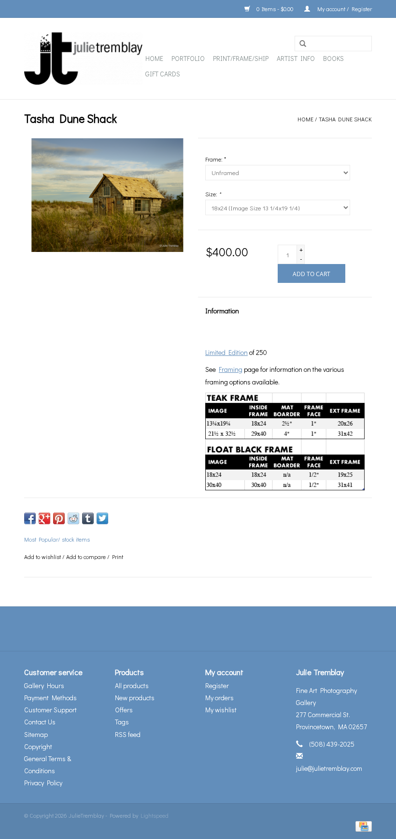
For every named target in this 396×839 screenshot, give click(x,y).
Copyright (38, 746)
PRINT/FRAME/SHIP (241, 58)
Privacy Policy (43, 782)
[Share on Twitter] (102, 518)
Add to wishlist (42, 556)
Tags (122, 721)
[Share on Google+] (44, 518)
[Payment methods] (362, 825)
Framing (230, 369)
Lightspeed (155, 815)
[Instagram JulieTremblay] (223, 628)
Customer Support (50, 709)
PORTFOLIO (188, 58)
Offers (124, 709)
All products (132, 685)
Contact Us (40, 721)
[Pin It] (59, 518)
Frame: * (215, 159)
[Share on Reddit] (73, 518)
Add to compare (86, 556)
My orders (219, 697)
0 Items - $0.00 (275, 9)
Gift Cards (162, 73)
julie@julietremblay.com (329, 768)
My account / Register (343, 9)
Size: (213, 194)
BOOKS (333, 58)
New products (135, 697)
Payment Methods (50, 697)
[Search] (303, 44)
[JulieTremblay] (83, 58)
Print (117, 556)
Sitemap (36, 734)
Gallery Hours (44, 685)
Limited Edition (226, 352)
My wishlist (221, 709)
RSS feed (128, 734)
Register (217, 685)
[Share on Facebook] (30, 518)
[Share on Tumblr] (88, 518)
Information (222, 310)
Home (154, 58)
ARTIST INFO (296, 58)
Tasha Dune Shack (345, 119)
